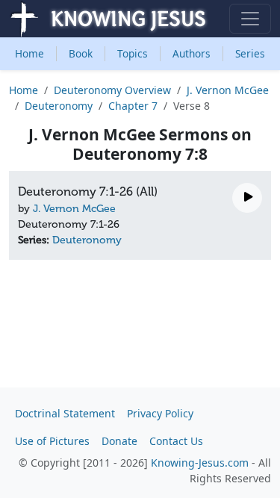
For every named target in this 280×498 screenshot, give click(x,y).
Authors (191, 53)
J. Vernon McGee (228, 90)
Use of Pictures (52, 441)
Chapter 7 (133, 106)
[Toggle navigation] (250, 19)
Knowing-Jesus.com (200, 462)
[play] (247, 198)
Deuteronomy (59, 106)
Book (81, 53)
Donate (119, 441)
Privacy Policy (160, 413)
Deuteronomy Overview (112, 90)
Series (250, 53)
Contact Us (176, 441)
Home (29, 53)
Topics (132, 53)
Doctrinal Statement (65, 413)
